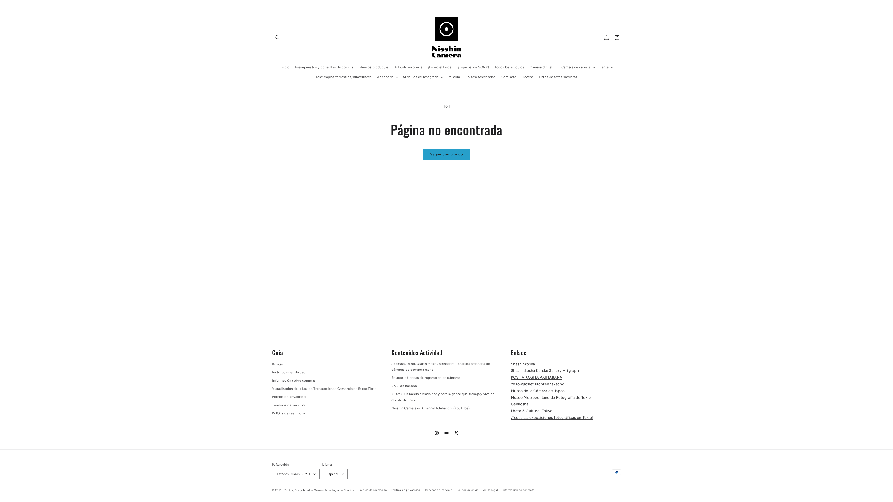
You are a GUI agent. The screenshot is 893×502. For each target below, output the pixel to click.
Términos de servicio (288, 405)
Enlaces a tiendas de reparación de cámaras (425, 378)
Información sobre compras (294, 381)
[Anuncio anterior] (378, 4)
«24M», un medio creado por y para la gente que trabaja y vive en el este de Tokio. (442, 397)
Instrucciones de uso (289, 372)
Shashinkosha (523, 364)
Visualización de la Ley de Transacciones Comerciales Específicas (324, 389)
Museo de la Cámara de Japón (538, 391)
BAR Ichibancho (404, 386)
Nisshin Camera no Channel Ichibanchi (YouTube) (430, 408)
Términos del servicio (438, 490)
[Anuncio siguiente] (515, 4)
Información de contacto (518, 490)
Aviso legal (490, 490)
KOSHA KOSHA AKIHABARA (536, 377)
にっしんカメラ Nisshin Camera (303, 490)
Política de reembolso (289, 413)
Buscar (277, 364)
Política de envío (468, 490)
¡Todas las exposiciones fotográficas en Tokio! (552, 417)
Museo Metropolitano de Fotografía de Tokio (551, 397)
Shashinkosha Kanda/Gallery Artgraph (545, 370)
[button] (277, 37)
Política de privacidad (289, 397)
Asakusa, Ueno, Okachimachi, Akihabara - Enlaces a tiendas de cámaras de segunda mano (440, 367)
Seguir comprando (446, 154)
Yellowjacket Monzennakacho (537, 384)
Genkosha (520, 404)
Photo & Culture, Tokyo (532, 411)
